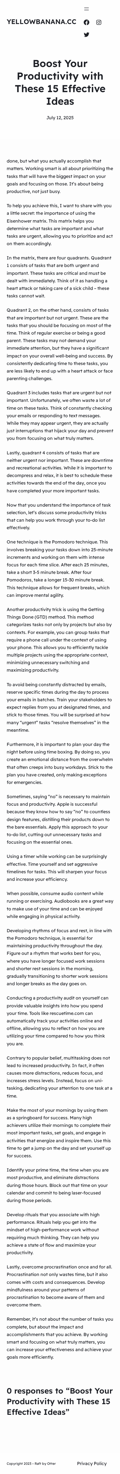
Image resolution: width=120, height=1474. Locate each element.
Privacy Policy (92, 1463)
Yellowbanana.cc (41, 21)
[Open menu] (86, 9)
